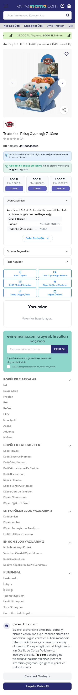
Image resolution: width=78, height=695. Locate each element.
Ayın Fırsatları (55, 25)
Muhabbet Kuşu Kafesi (17, 547)
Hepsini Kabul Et (37, 686)
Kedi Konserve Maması (17, 456)
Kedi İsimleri (10, 516)
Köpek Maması (12, 480)
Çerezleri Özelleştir (38, 676)
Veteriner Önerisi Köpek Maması (22, 553)
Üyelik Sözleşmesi (14, 601)
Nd (5, 385)
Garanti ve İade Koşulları (18, 613)
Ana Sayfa (9, 44)
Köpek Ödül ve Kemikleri (17, 491)
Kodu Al (14, 188)
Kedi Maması (11, 451)
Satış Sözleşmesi (13, 607)
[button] (62, 83)
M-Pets (7, 437)
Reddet (41, 654)
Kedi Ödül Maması (14, 462)
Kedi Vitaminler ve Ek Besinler (21, 468)
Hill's (6, 414)
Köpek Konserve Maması (18, 485)
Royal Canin (10, 391)
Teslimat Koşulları (14, 595)
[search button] (68, 15)
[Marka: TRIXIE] (9, 124)
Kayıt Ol (59, 349)
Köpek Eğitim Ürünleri (16, 503)
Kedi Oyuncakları (38, 44)
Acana (7, 426)
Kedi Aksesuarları (14, 474)
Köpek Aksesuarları (15, 497)
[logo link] (37, 6)
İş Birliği (8, 590)
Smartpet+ (10, 420)
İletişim (7, 584)
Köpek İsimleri (11, 522)
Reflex (7, 408)
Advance (8, 431)
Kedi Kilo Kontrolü (14, 559)
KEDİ (22, 44)
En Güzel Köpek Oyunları (18, 534)
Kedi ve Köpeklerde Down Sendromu (25, 565)
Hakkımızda (10, 578)
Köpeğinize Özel (33, 25)
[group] (37, 83)
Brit (5, 402)
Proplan (8, 396)
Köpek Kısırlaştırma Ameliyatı (21, 528)
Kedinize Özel (12, 25)
